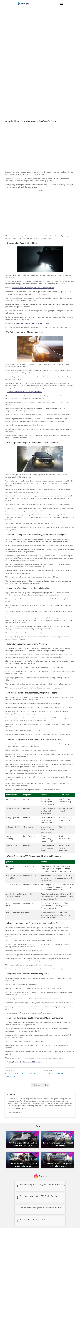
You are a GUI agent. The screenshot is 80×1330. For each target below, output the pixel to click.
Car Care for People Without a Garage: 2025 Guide (24, 392)
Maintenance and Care (40, 1085)
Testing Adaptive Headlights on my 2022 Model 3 (25, 1062)
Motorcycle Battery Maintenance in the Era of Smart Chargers (29, 323)
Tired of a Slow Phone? (54, 1074)
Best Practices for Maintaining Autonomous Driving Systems (33, 288)
